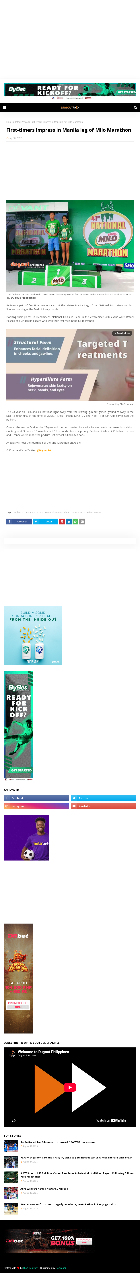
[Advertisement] (70, 171)
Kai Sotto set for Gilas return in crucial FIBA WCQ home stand (58, 1142)
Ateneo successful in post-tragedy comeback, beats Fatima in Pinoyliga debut (68, 1204)
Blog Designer (30, 1268)
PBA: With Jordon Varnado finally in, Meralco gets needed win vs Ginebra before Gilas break (76, 1157)
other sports (78, 512)
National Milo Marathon (57, 512)
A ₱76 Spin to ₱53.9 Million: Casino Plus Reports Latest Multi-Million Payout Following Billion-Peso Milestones (77, 1174)
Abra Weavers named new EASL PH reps (44, 1188)
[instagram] (36, 806)
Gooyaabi (61, 1268)
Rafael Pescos (22, 122)
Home (9, 122)
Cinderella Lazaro (34, 512)
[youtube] (103, 806)
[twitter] (103, 798)
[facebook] (36, 798)
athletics (18, 512)
